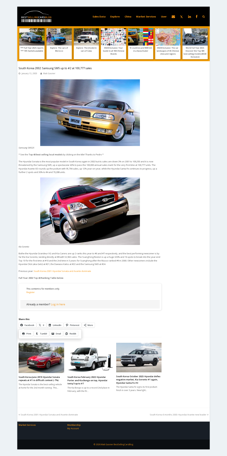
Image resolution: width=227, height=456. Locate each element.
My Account (73, 428)
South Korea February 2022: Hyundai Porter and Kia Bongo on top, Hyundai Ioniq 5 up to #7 (87, 380)
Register (30, 292)
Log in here (58, 304)
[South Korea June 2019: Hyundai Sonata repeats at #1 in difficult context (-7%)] (41, 358)
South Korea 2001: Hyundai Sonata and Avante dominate (62, 271)
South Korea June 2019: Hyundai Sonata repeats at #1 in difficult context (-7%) (39, 379)
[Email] (173, 16)
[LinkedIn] (189, 16)
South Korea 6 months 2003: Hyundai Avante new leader (178, 414)
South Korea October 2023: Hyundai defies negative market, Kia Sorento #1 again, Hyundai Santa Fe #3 (138, 379)
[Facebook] (196, 16)
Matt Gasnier (49, 73)
